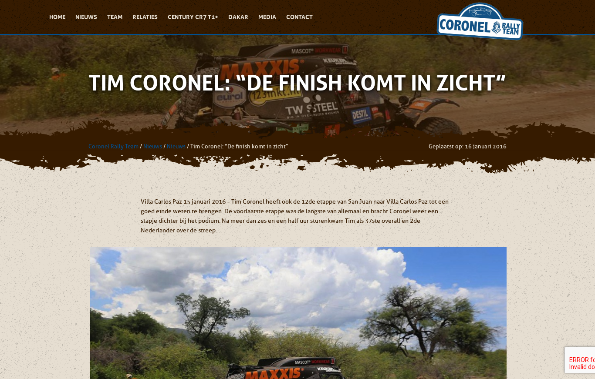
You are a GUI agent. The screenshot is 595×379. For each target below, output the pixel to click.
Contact (299, 17)
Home (57, 17)
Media (267, 17)
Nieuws (86, 17)
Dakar (238, 17)
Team (114, 17)
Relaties (145, 17)
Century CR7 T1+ (193, 17)
